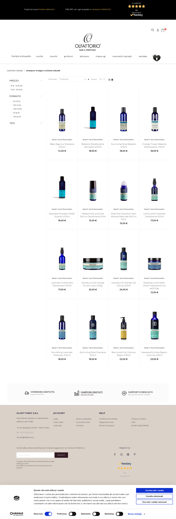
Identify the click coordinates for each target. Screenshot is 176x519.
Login (55, 419)
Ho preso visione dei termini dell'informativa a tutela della (35, 462)
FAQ (133, 422)
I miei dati (57, 425)
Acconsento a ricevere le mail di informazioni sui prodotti (34, 467)
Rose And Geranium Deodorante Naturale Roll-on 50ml (124, 216)
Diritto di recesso (106, 425)
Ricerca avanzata (83, 419)
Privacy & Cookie (138, 419)
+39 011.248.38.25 (26, 432)
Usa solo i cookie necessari (154, 502)
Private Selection (46, 9)
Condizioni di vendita (108, 419)
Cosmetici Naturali (15, 71)
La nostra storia (83, 422)
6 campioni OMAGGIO (100, 9)
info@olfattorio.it (26, 437)
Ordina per (52, 79)
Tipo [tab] (12, 123)
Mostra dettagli (135, 514)
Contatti (79, 425)
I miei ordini (58, 422)
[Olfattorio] (88, 42)
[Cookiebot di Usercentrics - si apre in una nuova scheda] (16, 514)
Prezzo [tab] (14, 80)
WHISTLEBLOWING (140, 425)
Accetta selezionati (154, 496)
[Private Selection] (157, 58)
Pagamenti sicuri (106, 422)
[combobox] (154, 30)
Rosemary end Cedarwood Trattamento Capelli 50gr (154, 286)
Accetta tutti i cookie (154, 490)
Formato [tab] (15, 96)
